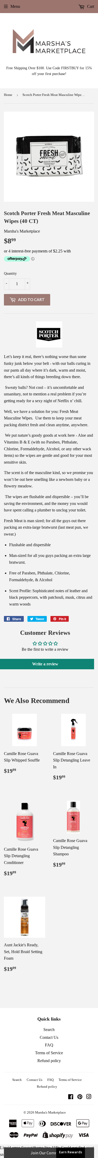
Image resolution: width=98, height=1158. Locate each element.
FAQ (49, 1045)
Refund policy (49, 1060)
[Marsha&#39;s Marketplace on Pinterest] (80, 1097)
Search (49, 1029)
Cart (90, 6)
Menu (15, 6)
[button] (49, 1153)
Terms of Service (49, 1053)
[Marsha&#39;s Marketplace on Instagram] (88, 1097)
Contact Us (49, 1037)
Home (8, 95)
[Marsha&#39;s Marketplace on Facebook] (70, 1097)
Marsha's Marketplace (50, 1112)
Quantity (10, 273)
